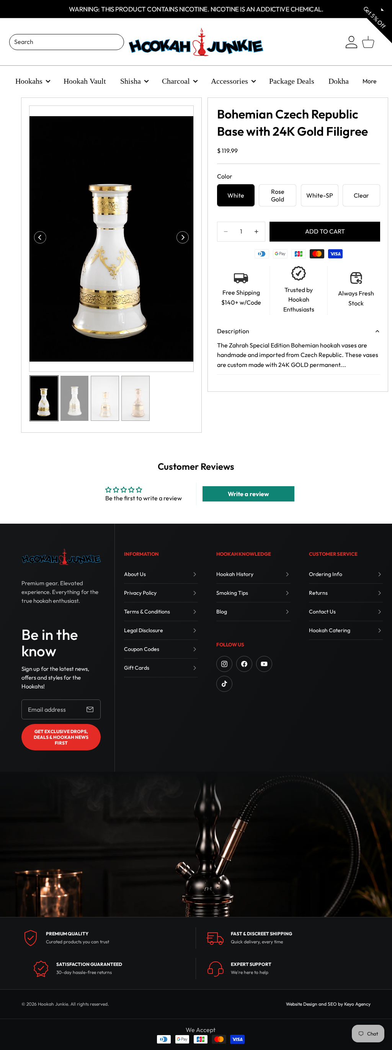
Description (233, 331)
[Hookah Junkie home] (61, 556)
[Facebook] (244, 664)
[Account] (351, 42)
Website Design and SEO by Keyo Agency (328, 1004)
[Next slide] (185, 238)
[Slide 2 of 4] (74, 398)
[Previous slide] (37, 238)
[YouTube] (264, 664)
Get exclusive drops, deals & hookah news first (61, 737)
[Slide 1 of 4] (44, 398)
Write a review (248, 494)
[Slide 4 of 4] (135, 398)
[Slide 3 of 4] (105, 398)
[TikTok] (224, 684)
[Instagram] (224, 664)
